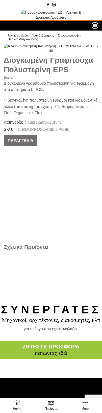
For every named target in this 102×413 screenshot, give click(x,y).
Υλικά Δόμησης (43, 35)
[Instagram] (54, 5)
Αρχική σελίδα (18, 35)
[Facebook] (48, 5)
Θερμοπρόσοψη (69, 35)
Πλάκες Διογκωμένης (23, 39)
